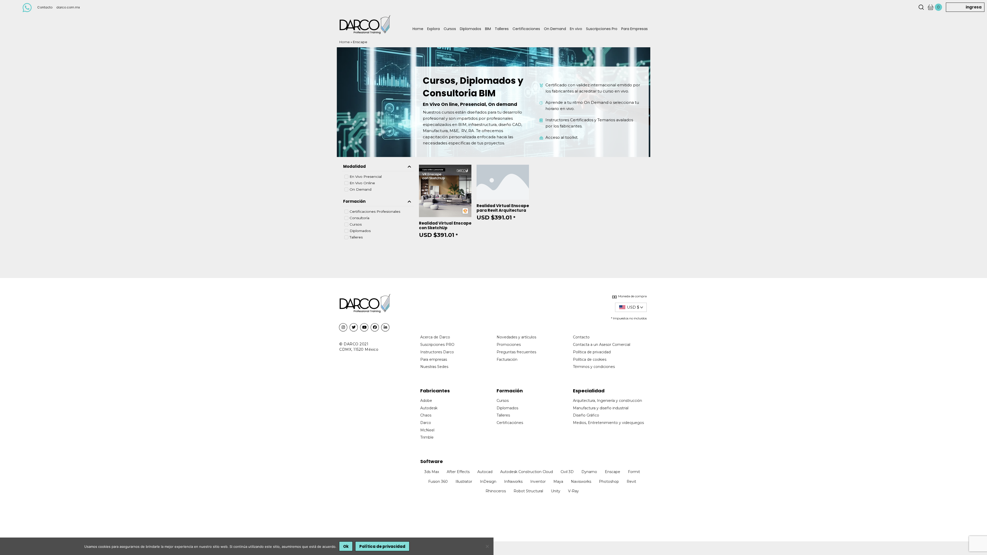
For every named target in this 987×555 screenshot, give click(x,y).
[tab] (378, 166)
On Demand (555, 28)
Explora (433, 28)
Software (431, 461)
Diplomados (470, 28)
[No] (487, 546)
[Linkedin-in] (385, 327)
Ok (346, 546)
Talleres (502, 28)
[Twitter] (354, 327)
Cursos (450, 28)
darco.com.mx (68, 7)
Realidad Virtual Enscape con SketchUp (445, 225)
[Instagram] (343, 327)
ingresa (974, 7)
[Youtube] (364, 327)
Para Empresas (634, 28)
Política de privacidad (382, 546)
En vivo (576, 28)
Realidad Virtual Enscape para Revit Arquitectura (503, 208)
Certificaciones (526, 28)
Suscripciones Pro (601, 28)
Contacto (44, 7)
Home (418, 28)
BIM (488, 28)
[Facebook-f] (375, 327)
